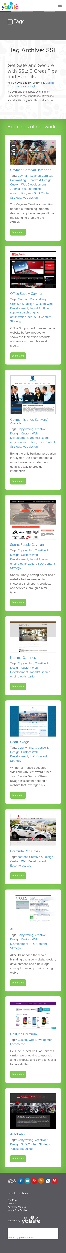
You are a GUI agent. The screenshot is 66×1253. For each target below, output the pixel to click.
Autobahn (17, 1134)
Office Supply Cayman (26, 294)
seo (30, 193)
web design (30, 197)
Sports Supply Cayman (27, 545)
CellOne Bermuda (23, 1034)
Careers (12, 1203)
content (23, 857)
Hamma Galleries (23, 658)
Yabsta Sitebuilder (22, 1149)
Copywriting (18, 180)
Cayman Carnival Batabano (30, 170)
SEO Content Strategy (35, 1144)
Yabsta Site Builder (17, 1210)
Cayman (23, 175)
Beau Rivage (19, 742)
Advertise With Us (17, 1207)
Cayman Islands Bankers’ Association (29, 421)
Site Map (12, 1200)
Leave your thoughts (26, 86)
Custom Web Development (28, 184)
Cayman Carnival (41, 175)
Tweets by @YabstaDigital (21, 1237)
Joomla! (15, 189)
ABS (13, 929)
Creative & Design (39, 180)
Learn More (18, 232)
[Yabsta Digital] (10, 6)
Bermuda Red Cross (25, 851)
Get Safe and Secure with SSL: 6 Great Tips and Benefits (32, 71)
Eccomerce (17, 865)
